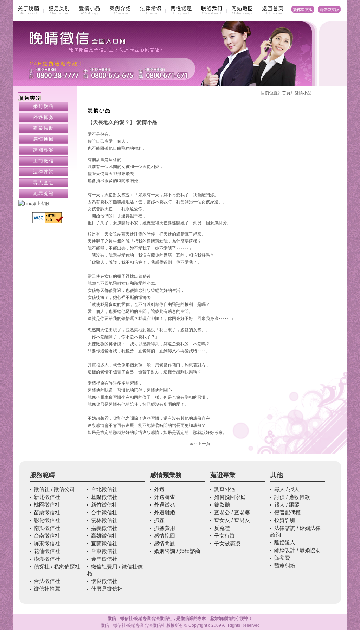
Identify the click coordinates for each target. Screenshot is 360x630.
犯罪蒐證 (43, 193)
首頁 (286, 92)
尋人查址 (43, 182)
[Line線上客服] (47, 203)
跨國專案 (43, 150)
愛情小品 (303, 92)
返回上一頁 (199, 443)
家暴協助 (43, 128)
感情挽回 (43, 139)
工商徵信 (43, 160)
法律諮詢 (43, 171)
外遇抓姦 (43, 117)
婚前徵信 (43, 106)
